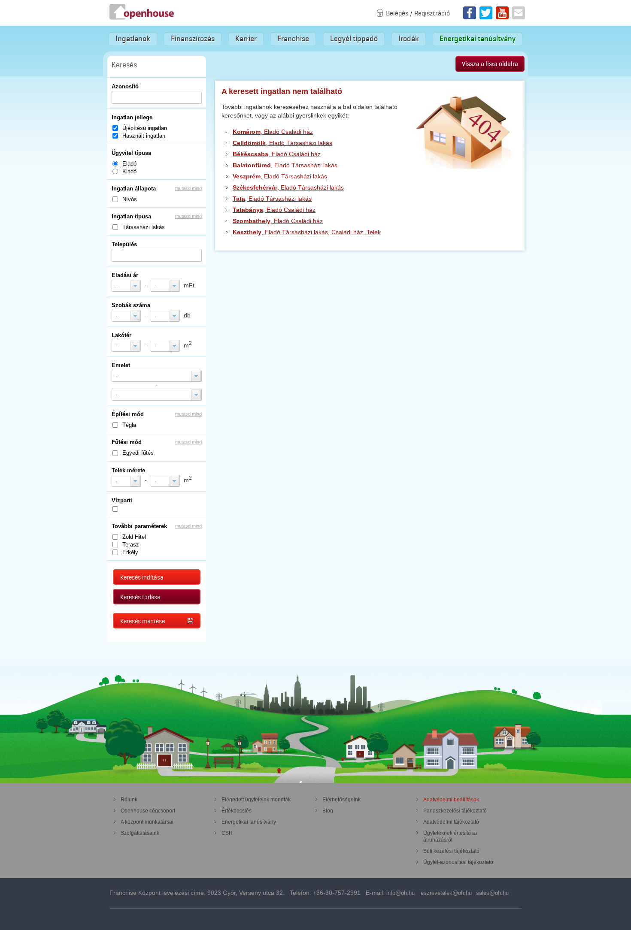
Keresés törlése (140, 597)
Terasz (130, 544)
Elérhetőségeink (341, 800)
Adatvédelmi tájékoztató (451, 822)
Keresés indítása (142, 577)
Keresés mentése (142, 621)
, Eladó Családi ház (273, 131)
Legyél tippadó (354, 38)
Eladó (129, 163)
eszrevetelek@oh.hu (446, 893)
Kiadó (129, 171)
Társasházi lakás (143, 227)
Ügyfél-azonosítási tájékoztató (458, 862)
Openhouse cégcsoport (148, 811)
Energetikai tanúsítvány (478, 38)
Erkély (130, 552)
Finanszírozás (193, 38)
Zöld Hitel (134, 537)
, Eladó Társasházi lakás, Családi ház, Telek (307, 232)
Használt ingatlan (143, 136)
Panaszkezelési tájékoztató (455, 811)
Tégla (129, 425)
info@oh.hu (400, 893)
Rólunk (129, 800)
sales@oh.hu (492, 893)
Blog (327, 811)
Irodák (408, 38)
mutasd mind (188, 188)
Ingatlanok (132, 38)
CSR (227, 833)
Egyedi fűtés (138, 453)
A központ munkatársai (147, 822)
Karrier (246, 38)
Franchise (293, 38)
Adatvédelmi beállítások (451, 800)
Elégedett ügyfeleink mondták (256, 800)
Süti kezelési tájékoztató (451, 851)
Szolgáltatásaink (140, 833)
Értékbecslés (236, 811)
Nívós (129, 199)
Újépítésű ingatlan (144, 128)
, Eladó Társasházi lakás (282, 142)
